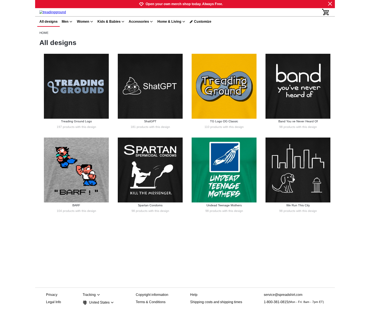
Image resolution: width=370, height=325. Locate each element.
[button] (76, 86)
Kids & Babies (109, 21)
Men (65, 21)
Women (83, 21)
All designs (48, 21)
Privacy (51, 295)
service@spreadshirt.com (283, 295)
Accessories (139, 21)
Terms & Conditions (151, 302)
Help (193, 295)
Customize (202, 21)
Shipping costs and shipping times (216, 302)
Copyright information (152, 295)
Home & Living (169, 21)
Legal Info (53, 302)
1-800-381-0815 (294, 302)
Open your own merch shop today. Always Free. (184, 4)
